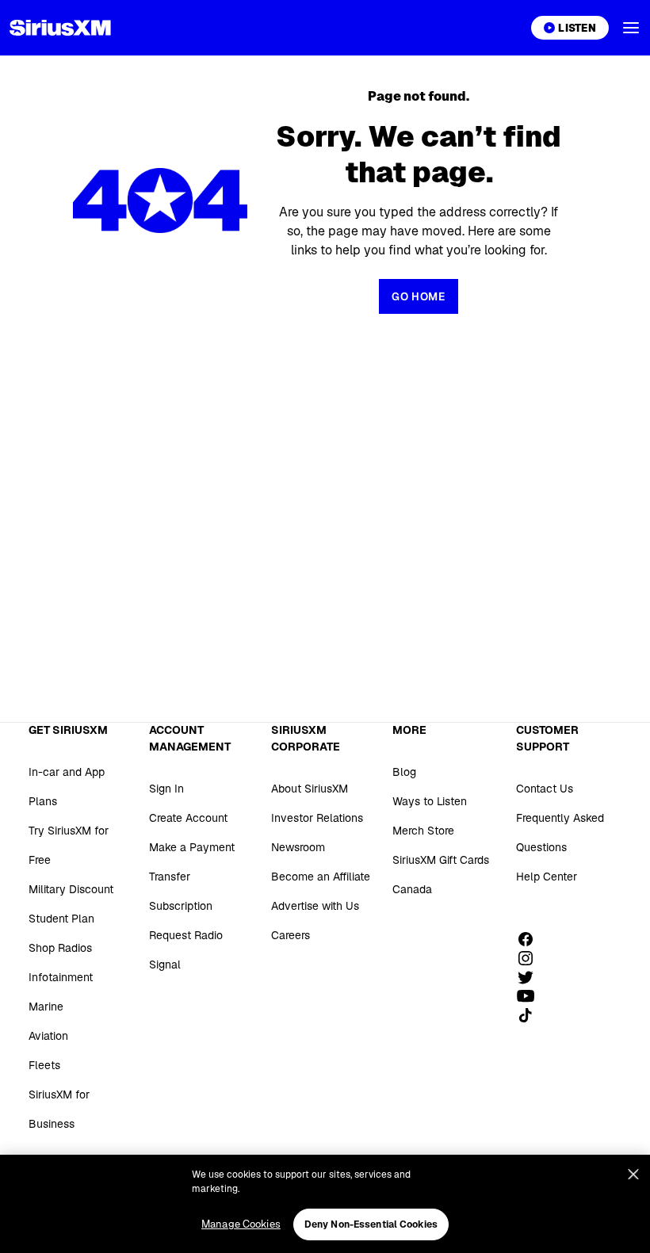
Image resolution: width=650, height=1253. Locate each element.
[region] (325, 1204)
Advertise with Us (315, 906)
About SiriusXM (309, 788)
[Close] (633, 1174)
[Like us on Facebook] (531, 939)
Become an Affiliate (320, 876)
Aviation (48, 1036)
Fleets (44, 1065)
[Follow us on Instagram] (531, 958)
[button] (630, 27)
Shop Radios (60, 948)
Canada (412, 889)
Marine (46, 1006)
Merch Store (423, 830)
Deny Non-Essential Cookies (371, 1224)
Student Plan (61, 918)
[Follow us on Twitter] (531, 977)
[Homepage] (60, 28)
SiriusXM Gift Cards (440, 860)
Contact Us (544, 788)
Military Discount (71, 889)
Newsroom (298, 847)
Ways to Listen (429, 801)
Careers (290, 935)
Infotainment (61, 977)
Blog (404, 772)
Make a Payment (192, 847)
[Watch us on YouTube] (531, 996)
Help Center (546, 876)
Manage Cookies (241, 1224)
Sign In (166, 788)
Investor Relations (317, 818)
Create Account (188, 818)
